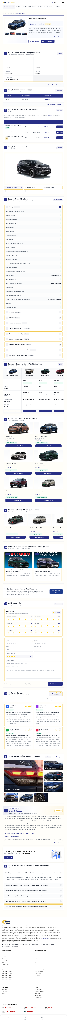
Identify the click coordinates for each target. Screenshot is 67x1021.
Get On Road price (47, 41)
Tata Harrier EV (5, 953)
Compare (28, 411)
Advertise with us (39, 997)
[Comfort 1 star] (36, 619)
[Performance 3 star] (19, 619)
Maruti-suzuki (11, 13)
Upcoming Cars (39, 971)
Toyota (36, 960)
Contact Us (5, 991)
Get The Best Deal (56, 591)
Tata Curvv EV (5, 958)
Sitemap (4, 993)
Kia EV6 (4, 957)
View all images (57, 757)
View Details (60, 126)
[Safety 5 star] (59, 626)
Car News (37, 975)
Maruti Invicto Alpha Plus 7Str (14, 136)
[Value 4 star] (53, 633)
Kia (35, 964)
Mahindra (37, 958)
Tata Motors (38, 957)
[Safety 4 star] (53, 626)
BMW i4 (4, 962)
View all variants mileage (53, 104)
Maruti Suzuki (38, 953)
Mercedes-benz (38, 962)
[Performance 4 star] (25, 619)
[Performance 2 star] (14, 619)
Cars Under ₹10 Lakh (7, 971)
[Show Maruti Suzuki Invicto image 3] (18, 33)
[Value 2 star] (42, 633)
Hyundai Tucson (6, 960)
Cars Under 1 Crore (6, 981)
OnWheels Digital (45, 938)
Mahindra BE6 (5, 955)
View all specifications (54, 85)
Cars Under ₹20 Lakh (7, 975)
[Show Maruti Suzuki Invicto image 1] (6, 33)
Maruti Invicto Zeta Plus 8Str (13, 132)
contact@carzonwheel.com (11, 946)
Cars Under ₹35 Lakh (7, 977)
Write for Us (38, 995)
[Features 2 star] (14, 633)
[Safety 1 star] (36, 626)
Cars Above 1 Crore (6, 983)
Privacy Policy (38, 989)
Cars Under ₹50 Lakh (7, 979)
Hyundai (37, 955)
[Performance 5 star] (31, 619)
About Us (4, 989)
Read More (57, 37)
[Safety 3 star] (47, 626)
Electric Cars (38, 973)
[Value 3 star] (47, 633)
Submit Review (56, 684)
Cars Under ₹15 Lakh (7, 973)
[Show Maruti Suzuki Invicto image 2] (12, 33)
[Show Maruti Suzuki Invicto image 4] (24, 33)
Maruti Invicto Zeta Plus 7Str (13, 125)
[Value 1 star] (36, 633)
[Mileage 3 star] (19, 626)
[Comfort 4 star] (53, 619)
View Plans (8, 857)
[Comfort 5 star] (59, 619)
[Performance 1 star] (8, 619)
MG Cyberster (5, 964)
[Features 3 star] (19, 633)
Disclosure (37, 993)
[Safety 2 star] (42, 626)
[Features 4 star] (25, 633)
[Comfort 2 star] (42, 619)
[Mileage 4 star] (25, 626)
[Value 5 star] (59, 633)
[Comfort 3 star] (47, 619)
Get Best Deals (34, 41)
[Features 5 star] (31, 633)
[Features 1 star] (8, 633)
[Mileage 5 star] (31, 626)
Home (4, 13)
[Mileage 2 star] (14, 626)
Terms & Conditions (39, 991)
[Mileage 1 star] (8, 626)
